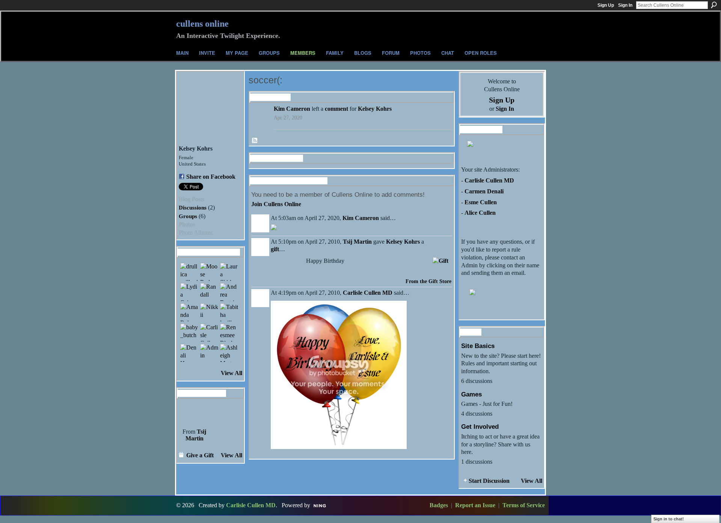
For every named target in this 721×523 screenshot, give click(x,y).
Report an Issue (475, 505)
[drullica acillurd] (189, 272)
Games (471, 394)
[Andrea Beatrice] (229, 292)
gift (275, 249)
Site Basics (478, 346)
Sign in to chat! (668, 519)
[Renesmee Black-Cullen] (229, 333)
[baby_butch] (189, 333)
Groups (188, 216)
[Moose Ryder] (209, 272)
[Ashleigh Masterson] (229, 353)
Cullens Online (202, 24)
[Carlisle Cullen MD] (209, 333)
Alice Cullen (480, 213)
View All (231, 373)
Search (714, 5)
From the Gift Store (428, 281)
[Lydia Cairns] (189, 292)
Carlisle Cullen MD (367, 292)
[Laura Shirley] (229, 272)
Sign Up (605, 5)
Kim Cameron (292, 109)
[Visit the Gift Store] (440, 260)
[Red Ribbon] (194, 413)
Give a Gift (200, 455)
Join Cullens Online (276, 204)
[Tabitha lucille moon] (229, 312)
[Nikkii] (209, 312)
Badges (439, 505)
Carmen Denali (484, 191)
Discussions (193, 207)
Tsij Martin (196, 435)
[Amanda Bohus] (189, 312)
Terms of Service (523, 505)
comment (336, 109)
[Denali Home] (189, 353)
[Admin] (209, 353)
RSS (255, 140)
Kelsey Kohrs (375, 109)
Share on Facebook (210, 176)
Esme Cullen (481, 202)
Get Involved (480, 426)
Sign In (625, 5)
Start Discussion (489, 481)
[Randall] (209, 292)
